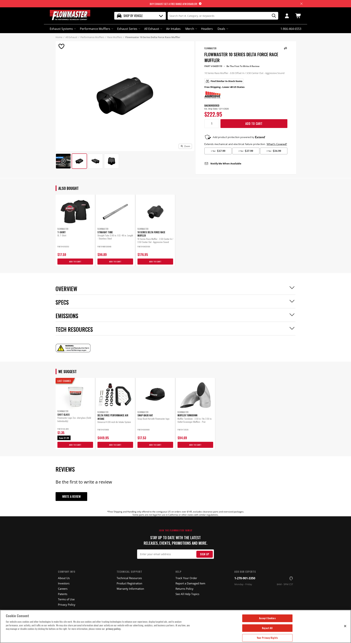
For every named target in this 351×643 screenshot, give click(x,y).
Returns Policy (184, 588)
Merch (189, 29)
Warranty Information (130, 588)
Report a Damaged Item (190, 583)
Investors (63, 583)
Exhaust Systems (61, 29)
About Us (64, 578)
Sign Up (204, 554)
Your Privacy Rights (267, 638)
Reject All (267, 628)
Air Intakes (173, 29)
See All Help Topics (187, 594)
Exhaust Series (127, 29)
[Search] (272, 16)
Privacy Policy (66, 604)
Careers (62, 588)
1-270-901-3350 (244, 578)
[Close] (345, 626)
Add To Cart (254, 123)
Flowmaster (210, 48)
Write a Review (71, 496)
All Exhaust (151, 29)
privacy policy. (113, 629)
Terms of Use (66, 599)
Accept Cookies (267, 618)
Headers (207, 29)
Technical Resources (129, 578)
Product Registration (129, 583)
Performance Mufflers (95, 29)
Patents (62, 594)
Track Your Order (186, 578)
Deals (221, 29)
